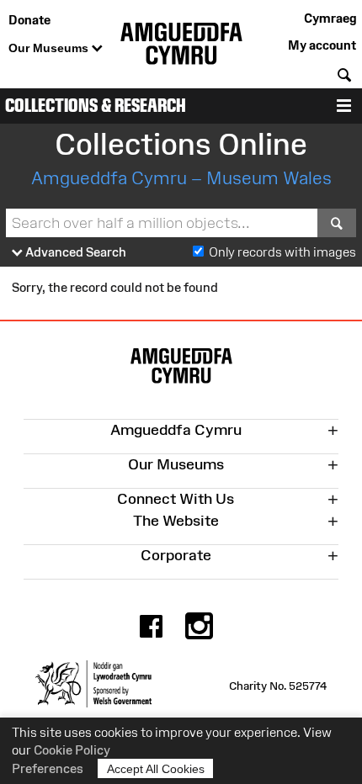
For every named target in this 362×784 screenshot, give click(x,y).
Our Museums (50, 48)
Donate (29, 20)
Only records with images (282, 252)
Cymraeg (330, 18)
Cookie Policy (72, 750)
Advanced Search (74, 252)
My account (322, 45)
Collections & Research (95, 105)
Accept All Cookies (156, 769)
